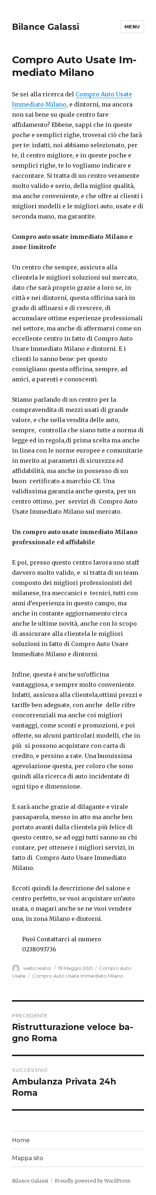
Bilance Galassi (45, 27)
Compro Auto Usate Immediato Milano (77, 976)
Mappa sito (27, 1158)
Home (21, 1140)
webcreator (37, 968)
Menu (132, 26)
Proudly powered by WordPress (92, 1181)
